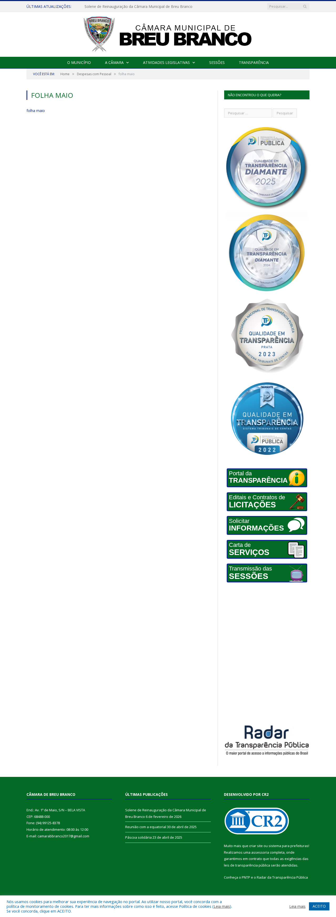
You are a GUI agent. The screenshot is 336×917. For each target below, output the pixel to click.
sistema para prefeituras (288, 845)
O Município (79, 62)
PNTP (246, 877)
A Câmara (114, 62)
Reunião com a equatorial (106, 6)
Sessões (217, 62)
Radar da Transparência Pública (282, 877)
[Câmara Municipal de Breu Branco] (168, 33)
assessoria (260, 852)
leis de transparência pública (247, 865)
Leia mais (222, 906)
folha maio (36, 110)
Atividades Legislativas (166, 62)
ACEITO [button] (319, 906)
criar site (256, 845)
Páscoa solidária (138, 837)
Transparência (254, 62)
